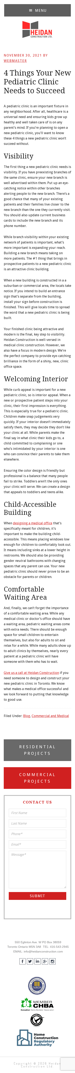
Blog (26, 716)
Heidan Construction (37, 29)
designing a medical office (32, 523)
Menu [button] (41, 10)
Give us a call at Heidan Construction (31, 673)
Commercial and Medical (50, 716)
